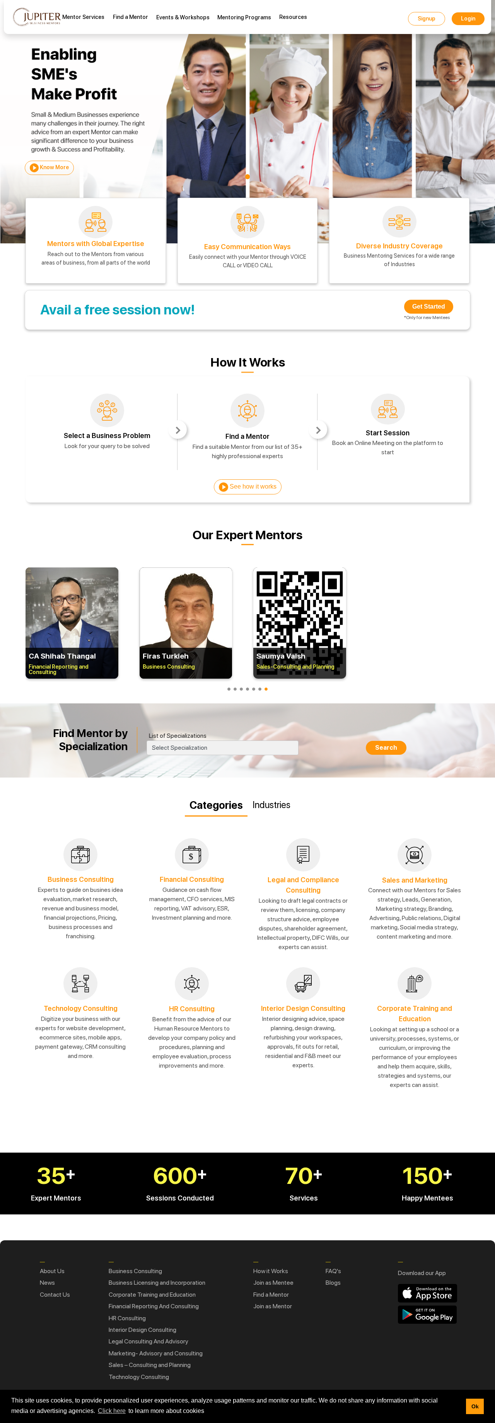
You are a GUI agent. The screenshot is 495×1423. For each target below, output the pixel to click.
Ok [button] (475, 1406)
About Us (52, 1271)
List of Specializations (178, 735)
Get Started (428, 306)
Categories (216, 805)
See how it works (252, 486)
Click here (112, 1411)
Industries (271, 804)
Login (468, 18)
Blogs (333, 1282)
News (47, 1282)
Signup (426, 18)
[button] (458, 1406)
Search (386, 747)
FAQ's (333, 1271)
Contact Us (55, 1294)
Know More (54, 167)
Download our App (422, 1273)
